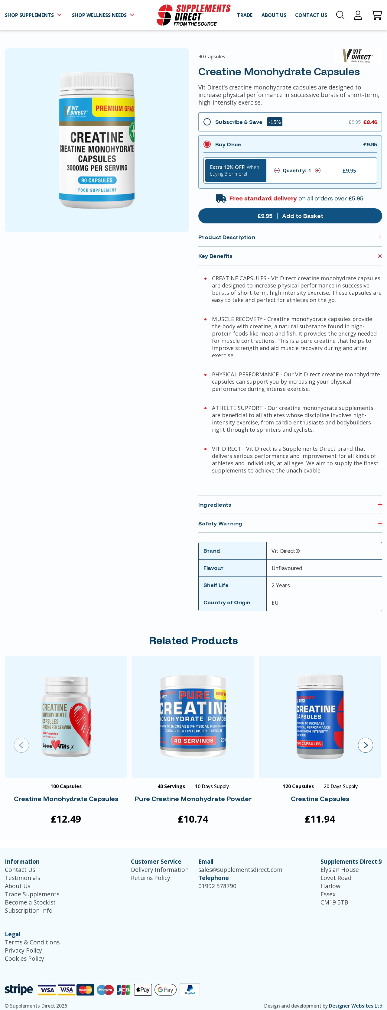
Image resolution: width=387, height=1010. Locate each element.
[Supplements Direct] (193, 15)
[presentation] (21, 745)
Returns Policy (150, 878)
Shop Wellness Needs (99, 15)
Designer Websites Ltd (355, 1005)
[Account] (358, 15)
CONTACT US (311, 15)
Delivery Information (160, 869)
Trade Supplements (32, 894)
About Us (17, 886)
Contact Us (20, 869)
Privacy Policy (23, 950)
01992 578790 (217, 886)
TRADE (244, 15)
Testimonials (22, 878)
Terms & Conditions (32, 942)
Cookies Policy (24, 958)
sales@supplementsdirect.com (240, 869)
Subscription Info (29, 910)
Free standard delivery (263, 198)
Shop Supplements (29, 15)
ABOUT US (274, 15)
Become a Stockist (30, 902)
